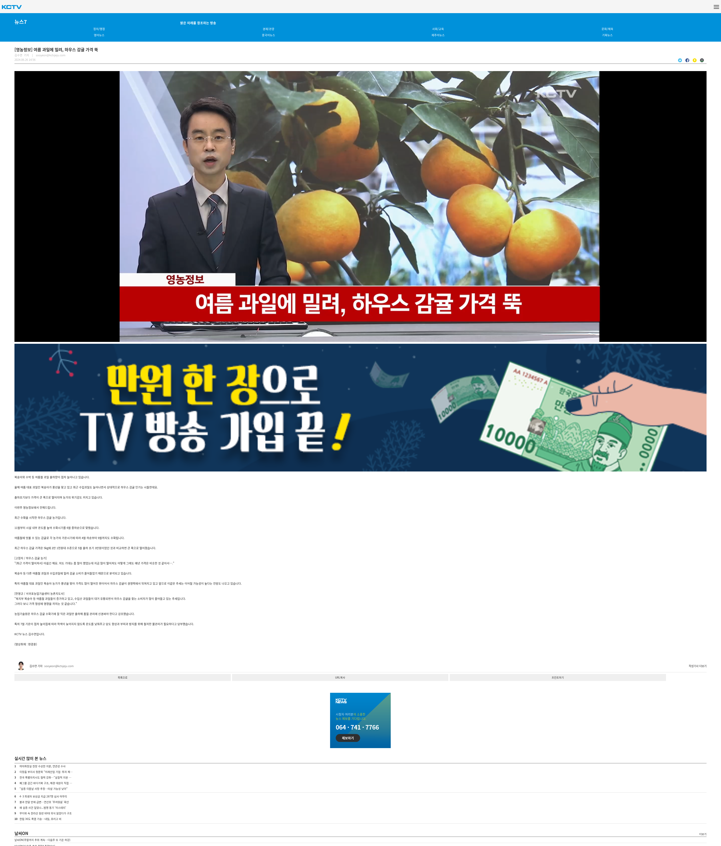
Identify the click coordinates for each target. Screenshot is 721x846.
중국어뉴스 (268, 35)
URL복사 (340, 677)
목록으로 (122, 677)
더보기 (703, 834)
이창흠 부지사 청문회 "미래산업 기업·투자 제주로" (48, 772)
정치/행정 (99, 29)
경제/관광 (268, 29)
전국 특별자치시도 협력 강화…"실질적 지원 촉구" (47, 777)
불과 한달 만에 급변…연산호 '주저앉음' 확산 (44, 802)
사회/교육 (438, 29)
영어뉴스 (99, 35)
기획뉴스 (607, 35)
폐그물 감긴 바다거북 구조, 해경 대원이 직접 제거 (47, 783)
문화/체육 (607, 29)
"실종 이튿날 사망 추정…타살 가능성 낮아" (44, 788)
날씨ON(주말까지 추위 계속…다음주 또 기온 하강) (42, 840)
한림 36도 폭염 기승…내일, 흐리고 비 (40, 819)
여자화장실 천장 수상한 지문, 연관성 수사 (43, 766)
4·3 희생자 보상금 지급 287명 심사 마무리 (43, 796)
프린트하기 (558, 677)
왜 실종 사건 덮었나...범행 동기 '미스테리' (43, 807)
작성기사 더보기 (698, 666)
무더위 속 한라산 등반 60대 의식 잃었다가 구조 (46, 813)
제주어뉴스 (438, 35)
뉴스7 (20, 22)
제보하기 (348, 738)
